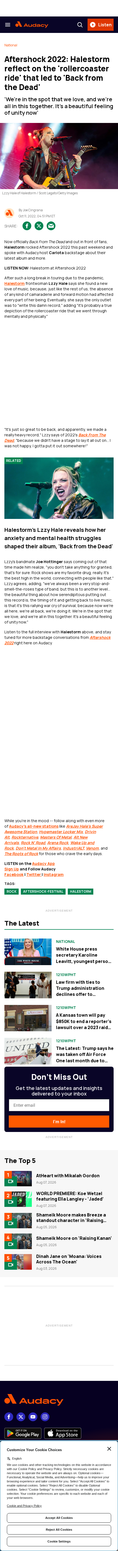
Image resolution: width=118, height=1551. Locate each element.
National (10, 45)
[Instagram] (45, 1416)
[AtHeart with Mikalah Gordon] (18, 1178)
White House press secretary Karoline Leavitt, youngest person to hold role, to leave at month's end (83, 961)
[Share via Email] (51, 225)
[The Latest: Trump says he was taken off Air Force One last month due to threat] (28, 1051)
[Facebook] (8, 1416)
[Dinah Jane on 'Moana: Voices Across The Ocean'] (18, 1261)
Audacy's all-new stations (33, 826)
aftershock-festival (43, 891)
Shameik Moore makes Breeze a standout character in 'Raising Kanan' (71, 1220)
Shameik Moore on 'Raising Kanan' (74, 1238)
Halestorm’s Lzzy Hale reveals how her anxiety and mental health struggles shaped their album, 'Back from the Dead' (58, 538)
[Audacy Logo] (31, 25)
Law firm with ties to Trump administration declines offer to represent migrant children (80, 994)
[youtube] (33, 1416)
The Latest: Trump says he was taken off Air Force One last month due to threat (85, 1057)
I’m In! (59, 1121)
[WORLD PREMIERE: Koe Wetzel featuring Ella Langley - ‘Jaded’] (18, 1199)
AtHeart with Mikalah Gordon (68, 1176)
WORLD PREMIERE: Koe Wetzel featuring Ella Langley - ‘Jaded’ (70, 1196)
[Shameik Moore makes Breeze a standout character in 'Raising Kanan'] (18, 1220)
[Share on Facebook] (27, 225)
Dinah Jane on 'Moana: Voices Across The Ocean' (69, 1259)
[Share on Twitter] (39, 225)
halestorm (80, 891)
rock (11, 891)
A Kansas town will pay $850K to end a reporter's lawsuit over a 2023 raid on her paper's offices (83, 1024)
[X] (20, 1416)
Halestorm (14, 283)
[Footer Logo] (59, 1400)
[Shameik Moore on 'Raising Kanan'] (18, 1241)
